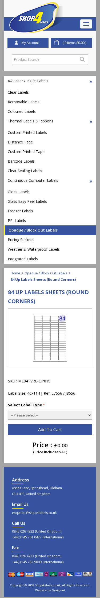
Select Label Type (25, 404)
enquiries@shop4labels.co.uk (34, 512)
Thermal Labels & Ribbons (30, 120)
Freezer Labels (20, 210)
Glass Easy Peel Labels (27, 201)
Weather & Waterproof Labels (34, 249)
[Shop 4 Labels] (36, 8)
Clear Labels (18, 92)
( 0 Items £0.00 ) (74, 42)
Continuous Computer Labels (33, 180)
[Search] (82, 59)
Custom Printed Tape (26, 151)
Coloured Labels (22, 111)
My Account (30, 42)
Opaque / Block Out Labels (33, 230)
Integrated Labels (23, 258)
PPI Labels (17, 220)
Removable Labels (23, 101)
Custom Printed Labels (27, 132)
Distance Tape (20, 142)
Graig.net (58, 590)
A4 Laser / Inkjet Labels (28, 80)
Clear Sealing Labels (25, 170)
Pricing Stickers (21, 239)
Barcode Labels (21, 161)
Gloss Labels (19, 191)
